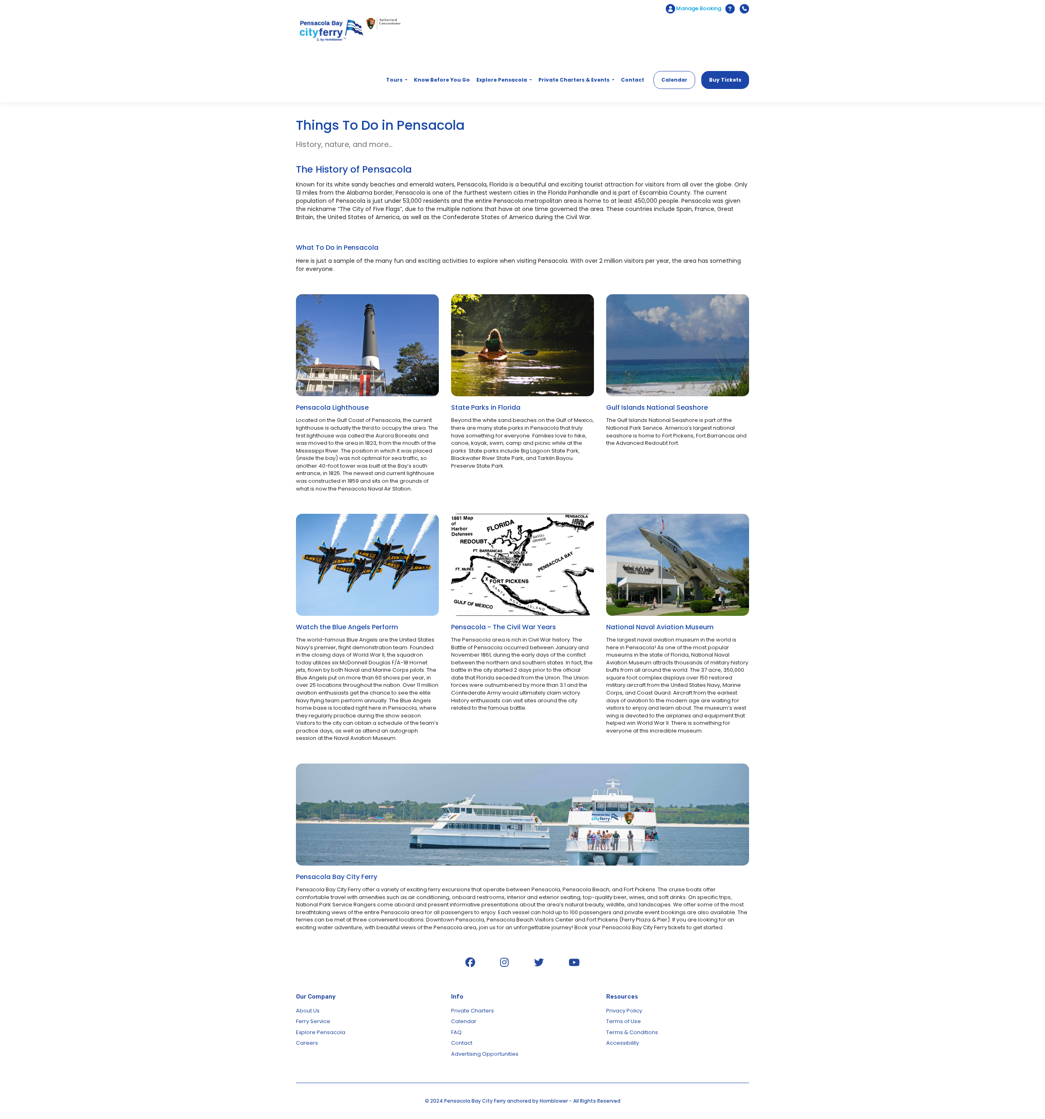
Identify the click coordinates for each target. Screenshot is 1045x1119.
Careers (307, 1043)
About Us (308, 1011)
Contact (461, 1043)
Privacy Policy (624, 1011)
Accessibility (622, 1043)
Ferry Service (313, 1021)
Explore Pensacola (320, 1032)
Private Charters (472, 1011)
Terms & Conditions (632, 1032)
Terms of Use (623, 1021)
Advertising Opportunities (484, 1054)
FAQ (456, 1032)
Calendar (463, 1021)
